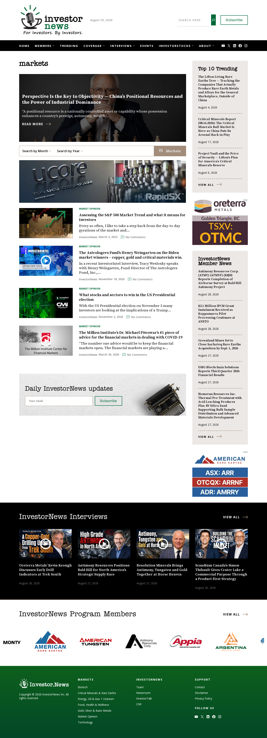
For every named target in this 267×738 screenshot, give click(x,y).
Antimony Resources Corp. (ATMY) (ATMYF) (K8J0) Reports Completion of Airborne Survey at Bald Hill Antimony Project (219, 279)
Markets (173, 151)
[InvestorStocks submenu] (193, 45)
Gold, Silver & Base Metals (94, 710)
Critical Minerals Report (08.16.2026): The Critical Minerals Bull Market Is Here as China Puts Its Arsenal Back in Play (217, 127)
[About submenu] (213, 45)
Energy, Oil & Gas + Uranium (96, 699)
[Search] (213, 19)
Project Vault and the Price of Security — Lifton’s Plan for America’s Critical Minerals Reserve (218, 159)
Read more (32, 124)
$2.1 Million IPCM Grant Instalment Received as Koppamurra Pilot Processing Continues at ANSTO (216, 313)
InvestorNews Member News (214, 261)
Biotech (83, 687)
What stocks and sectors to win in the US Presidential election (127, 297)
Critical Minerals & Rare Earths (97, 693)
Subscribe (234, 20)
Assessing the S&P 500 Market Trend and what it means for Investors (132, 217)
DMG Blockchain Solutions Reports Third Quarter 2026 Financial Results (218, 371)
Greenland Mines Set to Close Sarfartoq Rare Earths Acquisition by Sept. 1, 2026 (219, 344)
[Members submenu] (53, 45)
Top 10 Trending (217, 69)
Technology (85, 722)
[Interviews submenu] (134, 45)
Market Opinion (89, 208)
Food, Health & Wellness (93, 705)
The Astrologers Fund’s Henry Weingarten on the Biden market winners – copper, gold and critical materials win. (130, 255)
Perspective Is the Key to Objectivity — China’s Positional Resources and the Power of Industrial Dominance (102, 99)
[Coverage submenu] (104, 45)
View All (206, 185)
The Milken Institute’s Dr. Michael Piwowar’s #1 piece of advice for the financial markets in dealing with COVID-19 (130, 335)
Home (24, 46)
